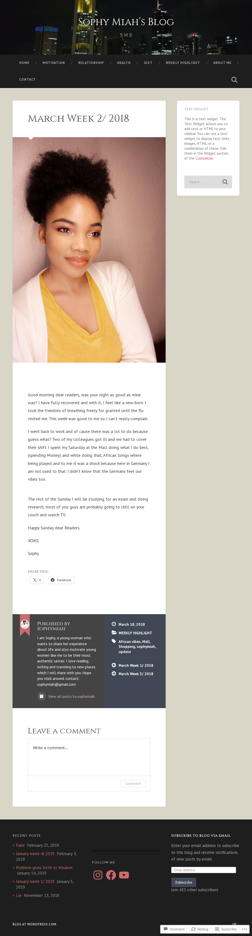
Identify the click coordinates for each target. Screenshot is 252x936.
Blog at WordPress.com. (35, 924)
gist (148, 62)
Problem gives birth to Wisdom (44, 867)
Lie (18, 895)
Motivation (54, 62)
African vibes (130, 641)
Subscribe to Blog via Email (201, 835)
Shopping (127, 646)
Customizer (204, 158)
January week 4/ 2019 (35, 853)
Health (124, 62)
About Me (222, 62)
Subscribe (183, 882)
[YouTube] (124, 875)
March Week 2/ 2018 (78, 118)
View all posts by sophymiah (71, 696)
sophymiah (146, 646)
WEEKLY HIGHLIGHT (183, 62)
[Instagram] (98, 875)
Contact (27, 79)
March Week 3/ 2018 (136, 673)
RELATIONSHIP (91, 62)
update (125, 651)
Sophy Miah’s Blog (126, 22)
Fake (20, 845)
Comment (133, 783)
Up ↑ (235, 924)
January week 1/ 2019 (35, 881)
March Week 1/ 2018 (136, 665)
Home (24, 62)
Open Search (234, 79)
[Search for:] (208, 182)
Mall (146, 641)
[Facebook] (111, 875)
